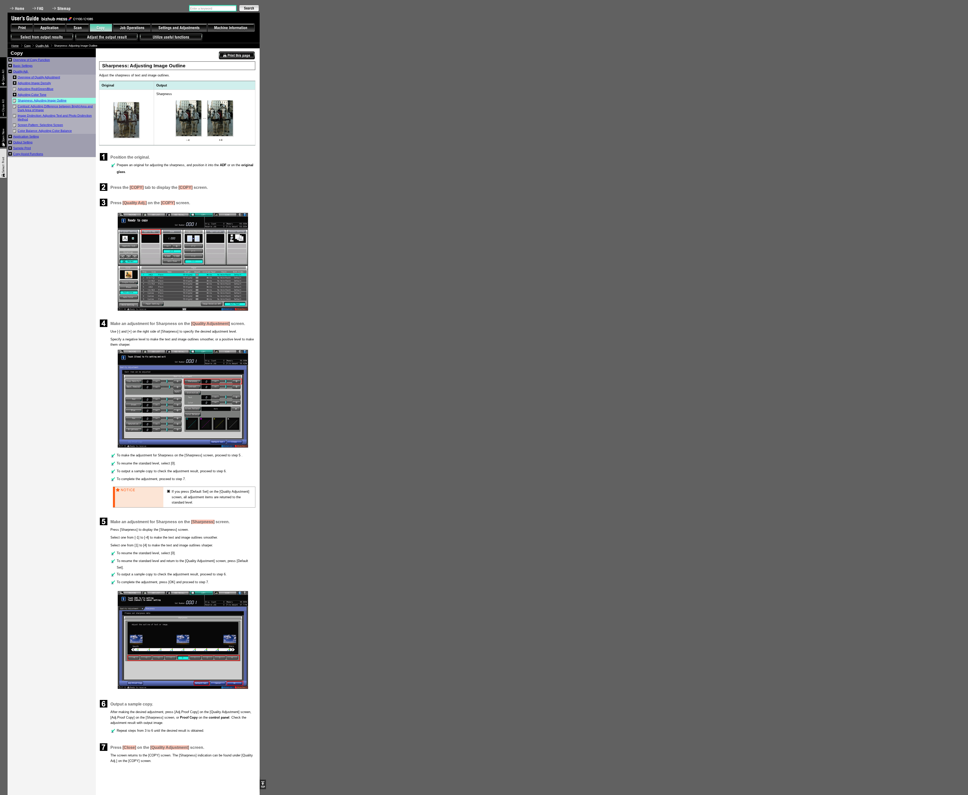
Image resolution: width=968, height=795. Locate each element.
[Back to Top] (263, 784)
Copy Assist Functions (28, 154)
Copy (27, 45)
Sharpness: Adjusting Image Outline (42, 100)
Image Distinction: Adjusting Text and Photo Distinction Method (55, 117)
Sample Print (22, 148)
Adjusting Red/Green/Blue (35, 89)
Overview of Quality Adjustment (39, 77)
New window (3, 132)
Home (17, 8)
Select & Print (3, 163)
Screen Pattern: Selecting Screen (40, 125)
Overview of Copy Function (31, 60)
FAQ (38, 8)
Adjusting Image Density (34, 83)
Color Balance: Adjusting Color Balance (45, 130)
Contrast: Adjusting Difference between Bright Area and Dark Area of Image (55, 108)
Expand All (3, 71)
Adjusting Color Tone (32, 94)
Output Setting (23, 142)
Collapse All (3, 102)
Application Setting (26, 136)
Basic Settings (23, 65)
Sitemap (62, 8)
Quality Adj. (42, 45)
